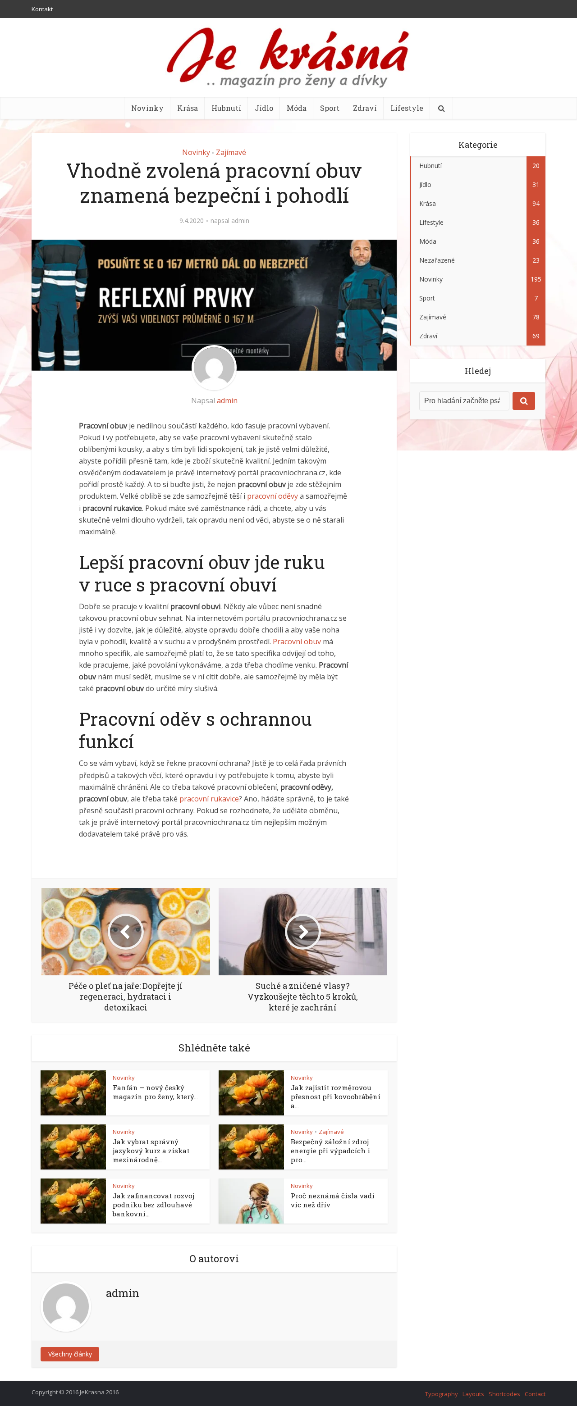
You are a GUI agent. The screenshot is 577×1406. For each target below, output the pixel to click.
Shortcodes (504, 1394)
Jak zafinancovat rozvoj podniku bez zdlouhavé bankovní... (153, 1205)
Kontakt (42, 9)
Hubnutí (226, 108)
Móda (297, 108)
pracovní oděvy (272, 496)
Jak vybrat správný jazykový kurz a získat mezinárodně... (151, 1151)
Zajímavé (231, 152)
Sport (329, 108)
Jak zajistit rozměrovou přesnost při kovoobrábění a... (335, 1096)
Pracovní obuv (297, 641)
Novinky (147, 108)
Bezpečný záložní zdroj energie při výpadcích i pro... (330, 1151)
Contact (535, 1394)
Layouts (473, 1394)
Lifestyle (406, 108)
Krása (187, 108)
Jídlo (264, 108)
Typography (441, 1394)
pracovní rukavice (209, 799)
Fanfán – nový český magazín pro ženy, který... (155, 1092)
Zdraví (365, 108)
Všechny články (70, 1354)
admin (240, 221)
